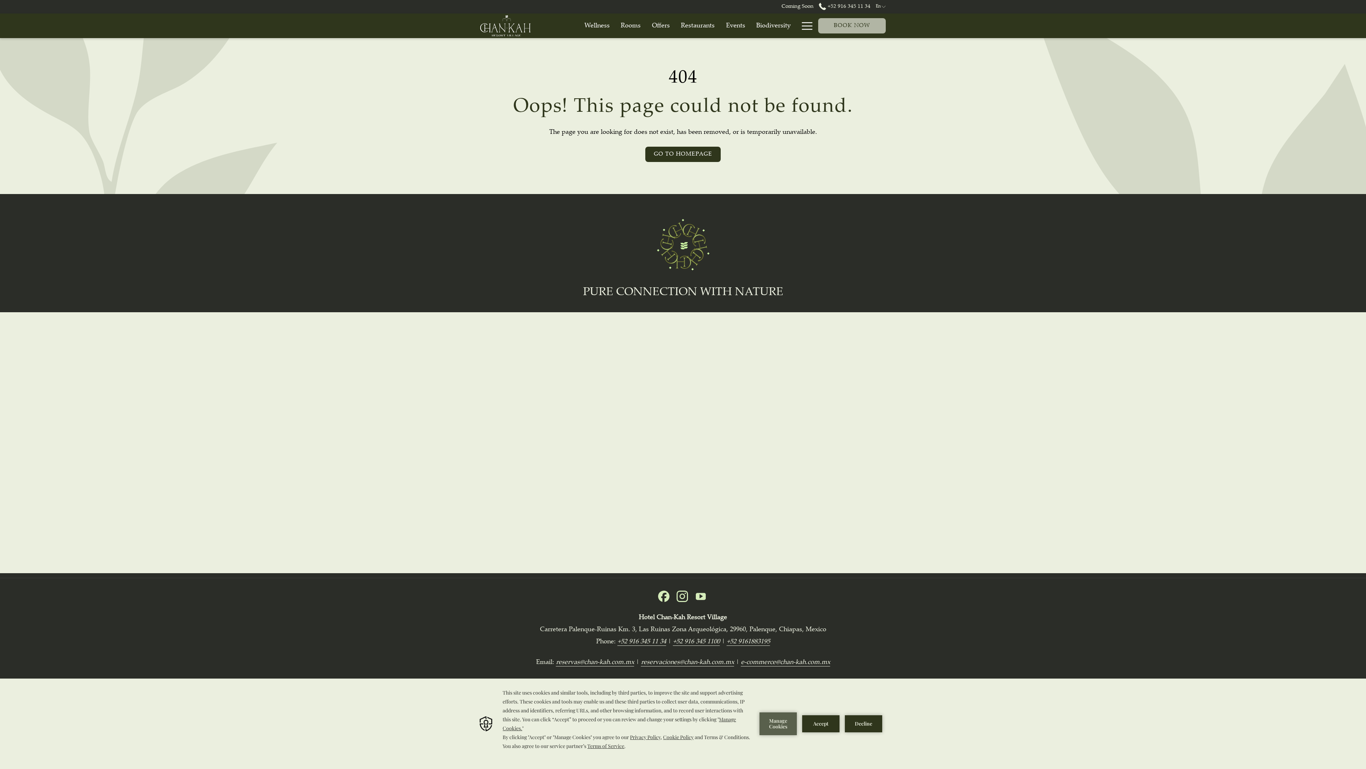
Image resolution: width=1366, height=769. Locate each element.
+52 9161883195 (748, 642)
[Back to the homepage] (505, 26)
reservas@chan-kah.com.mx (595, 662)
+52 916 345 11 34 (848, 6)
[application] (683, 724)
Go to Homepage (683, 154)
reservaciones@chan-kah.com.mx (687, 662)
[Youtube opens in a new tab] (700, 596)
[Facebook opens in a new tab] (663, 596)
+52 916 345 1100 (696, 642)
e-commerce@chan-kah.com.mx (785, 662)
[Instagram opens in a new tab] (682, 596)
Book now (852, 26)
